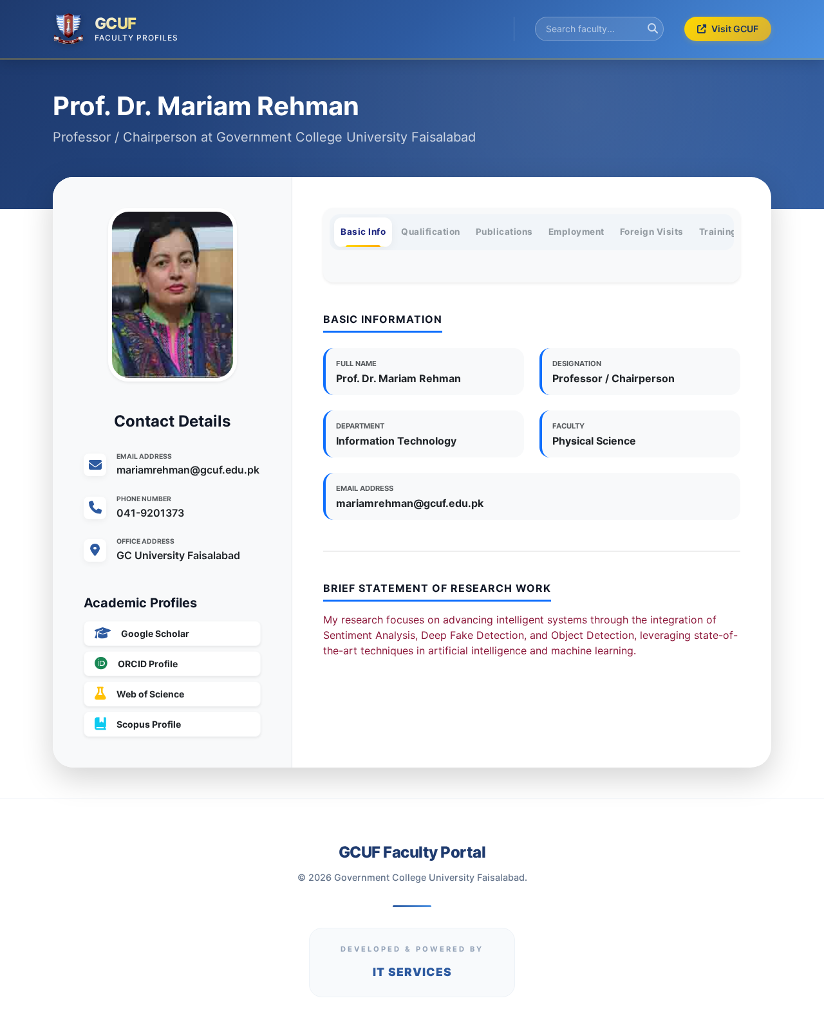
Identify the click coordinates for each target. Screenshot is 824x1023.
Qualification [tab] (430, 231)
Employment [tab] (576, 231)
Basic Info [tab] (363, 231)
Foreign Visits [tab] (652, 231)
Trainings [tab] (721, 231)
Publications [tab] (504, 231)
